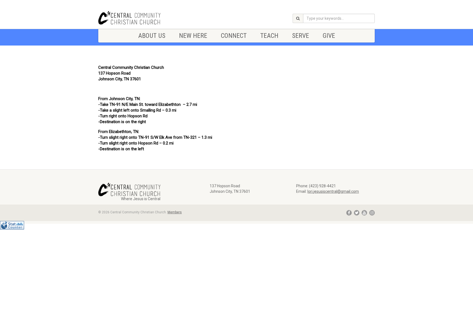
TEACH (269, 35)
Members (175, 212)
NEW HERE (193, 35)
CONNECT (234, 35)
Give (329, 35)
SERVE (300, 35)
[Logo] (141, 18)
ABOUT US (151, 35)
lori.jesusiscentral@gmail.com (333, 191)
